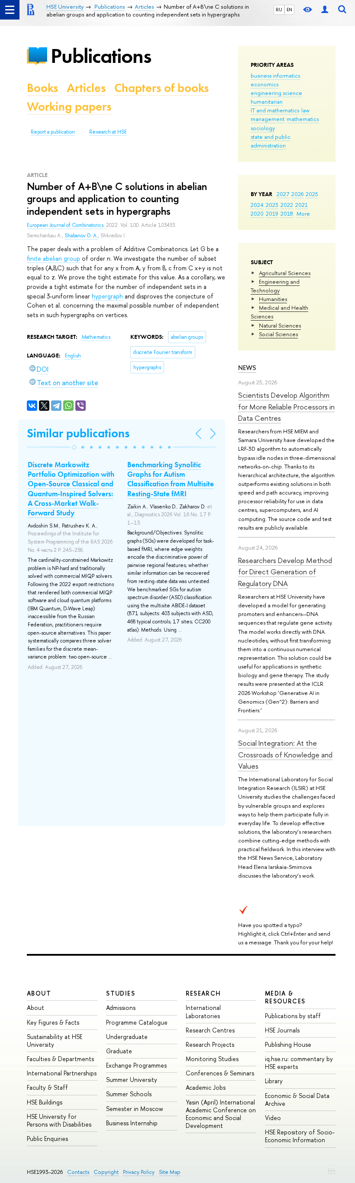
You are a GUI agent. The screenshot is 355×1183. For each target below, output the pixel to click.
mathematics (303, 119)
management (267, 119)
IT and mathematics (275, 110)
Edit (332, 1170)
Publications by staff (293, 1016)
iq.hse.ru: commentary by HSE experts (299, 1063)
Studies (120, 993)
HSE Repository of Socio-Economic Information (300, 1136)
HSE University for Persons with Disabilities (59, 1120)
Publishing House (288, 1044)
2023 (272, 205)
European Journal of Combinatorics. (66, 225)
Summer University (131, 1079)
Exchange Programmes (136, 1065)
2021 (301, 205)
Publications (101, 56)
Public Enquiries (47, 1138)
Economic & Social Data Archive (297, 1099)
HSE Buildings (44, 1102)
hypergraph (107, 296)
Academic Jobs (206, 1087)
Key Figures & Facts (53, 1022)
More (303, 213)
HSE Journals (282, 1030)
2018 (287, 213)
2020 (257, 213)
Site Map (170, 1172)
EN (289, 10)
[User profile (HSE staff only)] (324, 10)
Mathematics (96, 337)
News (247, 367)
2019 (272, 213)
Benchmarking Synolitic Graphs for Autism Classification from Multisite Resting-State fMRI (170, 479)
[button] (74, 447)
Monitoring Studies (212, 1059)
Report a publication (53, 131)
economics (264, 84)
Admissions (121, 1007)
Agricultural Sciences (284, 273)
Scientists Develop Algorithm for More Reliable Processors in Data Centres (286, 406)
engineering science (276, 93)
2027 (283, 194)
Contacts (78, 1172)
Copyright (106, 1172)
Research (203, 993)
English (73, 355)
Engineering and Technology (275, 286)
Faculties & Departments (60, 1059)
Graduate (119, 1051)
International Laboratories (203, 1011)
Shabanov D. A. (81, 235)
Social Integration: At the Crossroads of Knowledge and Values (285, 754)
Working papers (69, 106)
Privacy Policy (139, 1172)
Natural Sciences (280, 325)
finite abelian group (53, 258)
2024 (257, 205)
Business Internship (132, 1123)
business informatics (275, 75)
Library (274, 1081)
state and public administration (270, 141)
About (39, 993)
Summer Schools (129, 1094)
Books (42, 87)
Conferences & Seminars (220, 1073)
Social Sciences (278, 334)
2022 (287, 205)
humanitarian (267, 101)
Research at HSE (108, 131)
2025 (312, 194)
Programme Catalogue (137, 1022)
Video (273, 1118)
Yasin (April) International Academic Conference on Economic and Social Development (221, 1114)
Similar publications (78, 433)
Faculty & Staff (47, 1087)
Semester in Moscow (134, 1108)
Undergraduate (127, 1036)
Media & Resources (285, 997)
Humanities (273, 299)
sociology (263, 128)
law (305, 110)
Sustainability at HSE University (54, 1040)
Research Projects (210, 1044)
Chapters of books (161, 87)
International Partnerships (62, 1073)
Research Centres (210, 1030)
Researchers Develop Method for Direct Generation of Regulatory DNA (285, 571)
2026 (297, 194)
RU (279, 10)
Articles (86, 87)
